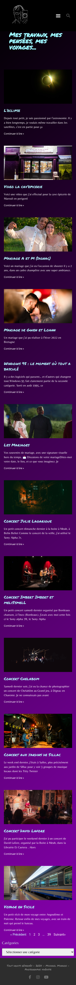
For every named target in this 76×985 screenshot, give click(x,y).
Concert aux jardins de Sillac (32, 754)
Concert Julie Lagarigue (28, 521)
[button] (58, 15)
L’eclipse (12, 110)
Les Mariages (16, 445)
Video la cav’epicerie (23, 186)
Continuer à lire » (14, 133)
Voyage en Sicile (19, 906)
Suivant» (60, 934)
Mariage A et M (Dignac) (27, 258)
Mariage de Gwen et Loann (30, 330)
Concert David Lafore (24, 830)
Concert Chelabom (21, 678)
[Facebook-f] (30, 977)
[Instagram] (38, 977)
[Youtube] (46, 977)
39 (49, 934)
